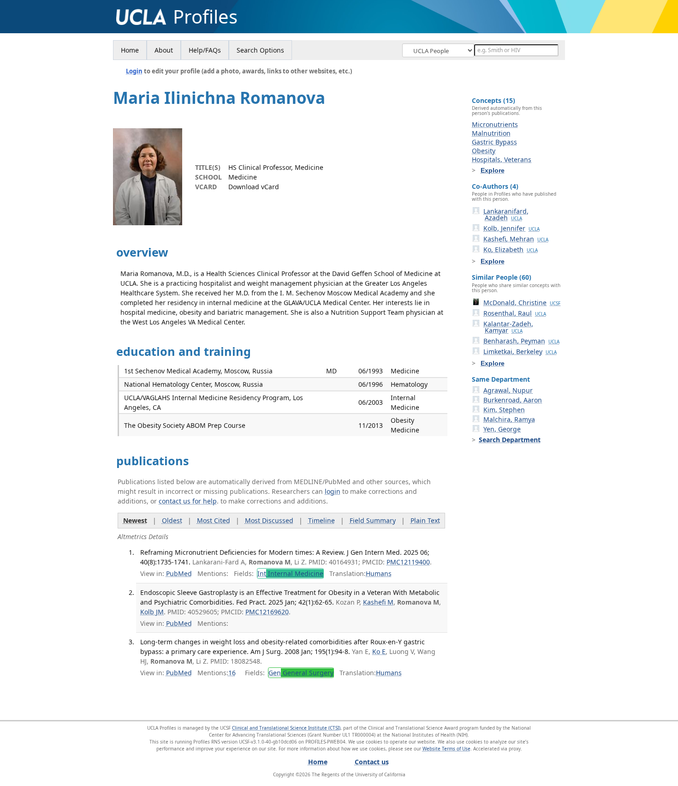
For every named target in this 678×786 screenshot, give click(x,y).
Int (290, 573)
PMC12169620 (267, 611)
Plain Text (425, 520)
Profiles (205, 16)
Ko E (379, 651)
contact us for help (188, 501)
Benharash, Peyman (521, 340)
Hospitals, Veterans (501, 159)
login (332, 491)
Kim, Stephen (504, 409)
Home (130, 50)
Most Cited (213, 520)
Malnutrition (491, 133)
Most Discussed (269, 520)
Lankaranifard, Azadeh (506, 214)
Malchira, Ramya (509, 419)
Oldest (172, 520)
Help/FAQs (205, 50)
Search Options (260, 50)
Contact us (372, 761)
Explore (493, 170)
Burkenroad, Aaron (512, 400)
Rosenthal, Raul (514, 313)
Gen (300, 672)
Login (134, 71)
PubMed (179, 573)
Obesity (483, 150)
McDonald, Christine (521, 302)
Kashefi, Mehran (515, 238)
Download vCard (253, 186)
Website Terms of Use (446, 748)
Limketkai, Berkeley (520, 351)
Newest (135, 520)
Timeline (321, 520)
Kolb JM (152, 611)
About (164, 50)
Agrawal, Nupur (508, 390)
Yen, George (502, 429)
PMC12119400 (408, 562)
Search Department (510, 439)
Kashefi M (378, 602)
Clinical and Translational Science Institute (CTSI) (286, 728)
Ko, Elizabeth (510, 249)
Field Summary (373, 520)
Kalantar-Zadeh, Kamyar (508, 327)
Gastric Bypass (494, 142)
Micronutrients (495, 124)
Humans (379, 573)
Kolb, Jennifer (511, 228)
